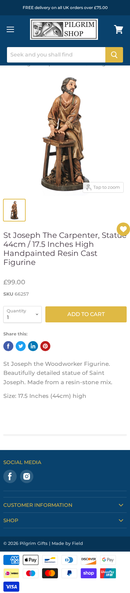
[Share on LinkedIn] (33, 346)
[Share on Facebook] (8, 346)
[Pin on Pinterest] (45, 346)
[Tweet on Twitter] (21, 346)
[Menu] (10, 29)
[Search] (114, 54)
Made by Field (67, 543)
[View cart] (119, 29)
